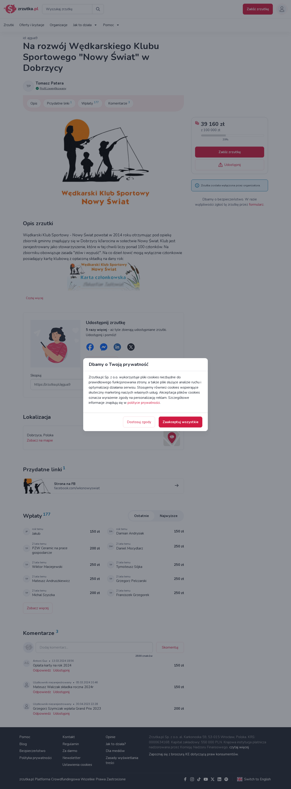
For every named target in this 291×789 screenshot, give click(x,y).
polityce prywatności (144, 402)
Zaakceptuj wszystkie (180, 422)
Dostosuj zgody (139, 422)
